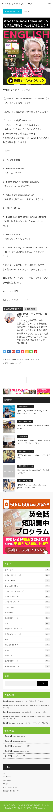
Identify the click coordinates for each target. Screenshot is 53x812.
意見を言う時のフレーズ (26, 634)
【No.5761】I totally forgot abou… (15, 741)
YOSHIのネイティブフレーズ (17, 3)
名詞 (26, 623)
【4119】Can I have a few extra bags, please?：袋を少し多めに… (31, 486)
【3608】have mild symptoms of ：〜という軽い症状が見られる (23, 701)
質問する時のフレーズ (12, 11)
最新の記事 (31, 309)
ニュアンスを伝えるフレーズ (26, 591)
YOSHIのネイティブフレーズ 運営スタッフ (25, 359)
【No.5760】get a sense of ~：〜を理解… (17, 746)
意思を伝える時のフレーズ (26, 628)
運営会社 (5, 784)
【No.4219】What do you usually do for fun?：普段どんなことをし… (32, 412)
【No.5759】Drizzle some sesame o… (16, 751)
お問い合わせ (26, 570)
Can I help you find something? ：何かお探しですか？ (33, 471)
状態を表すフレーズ (26, 661)
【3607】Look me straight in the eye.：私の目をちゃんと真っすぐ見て (25, 712)
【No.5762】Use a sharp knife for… (15, 736)
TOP (4, 773)
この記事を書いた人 (13, 309)
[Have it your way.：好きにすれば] (14, 380)
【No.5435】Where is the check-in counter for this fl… (33, 427)
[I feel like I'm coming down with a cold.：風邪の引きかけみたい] (38, 380)
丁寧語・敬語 (23, 436)
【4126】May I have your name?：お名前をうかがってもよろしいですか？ (33, 441)
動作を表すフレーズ (26, 618)
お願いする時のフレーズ (26, 575)
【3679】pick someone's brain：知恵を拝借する (33, 456)
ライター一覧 (7, 776)
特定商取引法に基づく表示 (11, 791)
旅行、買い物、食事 (25, 421)
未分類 (26, 650)
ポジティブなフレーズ (26, 602)
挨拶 (26, 639)
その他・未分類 (26, 580)
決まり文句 (26, 655)
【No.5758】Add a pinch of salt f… (15, 756)
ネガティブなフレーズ (26, 596)
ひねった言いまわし (26, 586)
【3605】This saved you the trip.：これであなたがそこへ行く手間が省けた (26, 723)
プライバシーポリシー (10, 787)
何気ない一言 (26, 612)
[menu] (49, 3)
